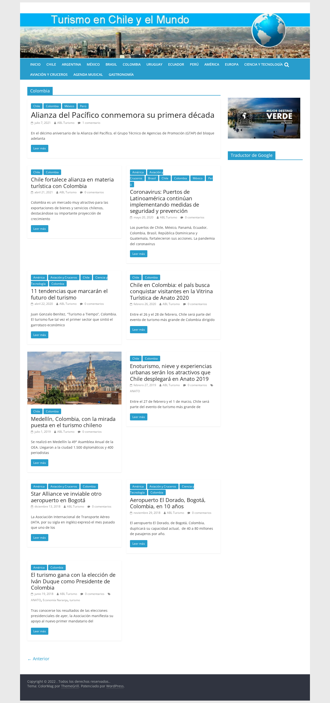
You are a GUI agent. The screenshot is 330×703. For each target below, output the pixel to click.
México (93, 64)
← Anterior (38, 658)
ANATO (135, 391)
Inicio (35, 64)
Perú (194, 64)
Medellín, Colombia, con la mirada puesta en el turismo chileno (73, 422)
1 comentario (91, 123)
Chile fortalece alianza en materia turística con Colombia (72, 182)
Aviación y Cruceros (49, 74)
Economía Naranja (55, 600)
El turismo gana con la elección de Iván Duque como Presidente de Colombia (73, 581)
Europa (231, 64)
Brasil (111, 64)
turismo (75, 600)
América (211, 64)
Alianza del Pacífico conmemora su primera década (123, 115)
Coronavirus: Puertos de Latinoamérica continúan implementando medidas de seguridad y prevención (164, 201)
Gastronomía (121, 74)
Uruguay (154, 64)
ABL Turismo (65, 123)
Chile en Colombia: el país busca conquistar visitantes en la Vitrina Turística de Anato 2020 (171, 291)
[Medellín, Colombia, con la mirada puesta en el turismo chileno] (74, 354)
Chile (51, 64)
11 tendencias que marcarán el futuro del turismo (69, 294)
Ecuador (176, 64)
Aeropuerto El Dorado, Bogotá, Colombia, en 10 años (168, 503)
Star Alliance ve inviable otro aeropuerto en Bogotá (66, 496)
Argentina (71, 64)
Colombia (132, 64)
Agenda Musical (88, 74)
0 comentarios (94, 192)
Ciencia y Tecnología (263, 64)
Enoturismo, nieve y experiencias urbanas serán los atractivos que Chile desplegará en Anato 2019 (171, 372)
